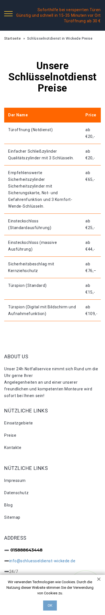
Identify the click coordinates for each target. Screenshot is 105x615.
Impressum (15, 480)
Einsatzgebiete (18, 423)
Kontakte (12, 447)
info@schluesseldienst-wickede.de (42, 561)
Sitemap (12, 517)
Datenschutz (16, 493)
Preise (10, 435)
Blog (8, 505)
